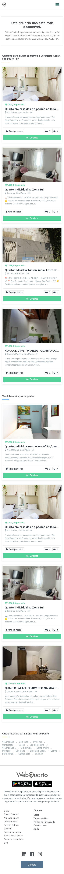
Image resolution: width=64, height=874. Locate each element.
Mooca (21, 744)
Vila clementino (37, 744)
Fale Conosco (40, 825)
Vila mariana (8, 741)
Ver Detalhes (32, 137)
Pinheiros (37, 741)
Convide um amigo (12, 831)
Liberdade (20, 750)
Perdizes (6, 750)
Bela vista (23, 741)
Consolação (7, 744)
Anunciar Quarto (11, 817)
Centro (54, 750)
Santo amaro (43, 747)
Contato (32, 864)
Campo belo (24, 753)
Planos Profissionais (13, 835)
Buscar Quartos (11, 814)
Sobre (36, 814)
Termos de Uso (40, 818)
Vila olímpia (26, 747)
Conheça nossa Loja (13, 839)
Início (6, 810)
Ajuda (36, 828)
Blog (6, 842)
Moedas (7, 828)
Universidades (10, 821)
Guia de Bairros (11, 824)
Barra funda (7, 753)
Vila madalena (9, 747)
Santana (39, 753)
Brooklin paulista (38, 750)
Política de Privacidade (44, 821)
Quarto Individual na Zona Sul (24, 190)
